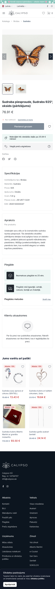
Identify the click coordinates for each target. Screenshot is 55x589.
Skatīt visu (47, 299)
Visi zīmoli (34, 542)
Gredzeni (34, 513)
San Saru (34, 556)
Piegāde (5, 522)
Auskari (33, 508)
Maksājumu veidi (9, 513)
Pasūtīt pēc (7, 517)
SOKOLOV (34, 565)
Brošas (16, 21)
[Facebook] (47, 6)
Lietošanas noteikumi (11, 551)
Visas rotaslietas (37, 504)
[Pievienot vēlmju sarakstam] (22, 366)
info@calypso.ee (9, 479)
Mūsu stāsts (7, 542)
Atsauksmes (7, 547)
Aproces (33, 517)
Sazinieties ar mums (25, 120)
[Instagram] (52, 6)
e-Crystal (34, 551)
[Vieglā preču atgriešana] (49, 146)
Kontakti (5, 504)
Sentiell (33, 560)
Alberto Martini (36, 547)
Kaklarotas (34, 526)
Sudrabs (27, 21)
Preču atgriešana (9, 526)
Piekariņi (33, 522)
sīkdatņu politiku (37, 579)
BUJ (4, 508)
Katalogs (6, 21)
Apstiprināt (10, 584)
